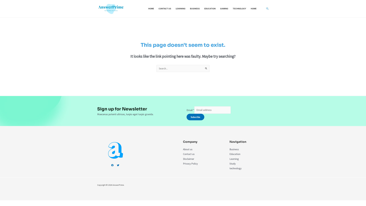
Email (190, 110)
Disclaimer (188, 159)
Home (151, 8)
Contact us (165, 8)
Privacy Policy (190, 163)
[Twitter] (118, 165)
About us (187, 149)
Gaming (224, 8)
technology (235, 168)
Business (195, 8)
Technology (239, 8)
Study (232, 163)
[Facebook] (112, 165)
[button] (267, 9)
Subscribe (195, 117)
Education (210, 8)
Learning (180, 8)
